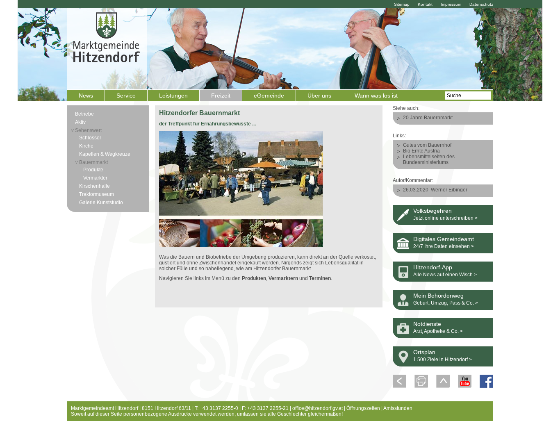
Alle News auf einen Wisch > (445, 275)
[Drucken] (421, 386)
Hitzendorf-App (432, 267)
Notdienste (427, 324)
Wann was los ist (376, 95)
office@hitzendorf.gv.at (317, 408)
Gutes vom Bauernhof (427, 145)
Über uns (319, 95)
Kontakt (425, 4)
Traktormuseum (96, 194)
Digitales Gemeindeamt (443, 239)
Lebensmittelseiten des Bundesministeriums (429, 159)
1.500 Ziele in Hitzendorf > (442, 359)
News (86, 95)
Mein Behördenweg (438, 295)
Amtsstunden (397, 408)
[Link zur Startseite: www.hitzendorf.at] (107, 48)
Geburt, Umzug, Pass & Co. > (445, 303)
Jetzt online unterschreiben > (445, 218)
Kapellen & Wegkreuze (104, 154)
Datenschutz (481, 4)
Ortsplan (424, 352)
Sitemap (402, 4)
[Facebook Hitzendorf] (486, 386)
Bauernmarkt (93, 162)
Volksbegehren (432, 210)
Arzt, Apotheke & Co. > (438, 331)
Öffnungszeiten (363, 408)
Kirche (86, 146)
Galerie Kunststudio (101, 202)
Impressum (451, 4)
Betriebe (84, 114)
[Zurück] (399, 386)
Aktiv (80, 122)
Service (126, 95)
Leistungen (173, 95)
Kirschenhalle (94, 186)
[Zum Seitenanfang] (443, 386)
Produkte (93, 170)
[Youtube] (464, 386)
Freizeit (220, 95)
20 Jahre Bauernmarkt (428, 118)
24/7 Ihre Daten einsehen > (443, 246)
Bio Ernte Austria (421, 151)
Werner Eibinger (449, 190)
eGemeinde (269, 95)
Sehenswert (88, 130)
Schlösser (90, 138)
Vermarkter (95, 178)
